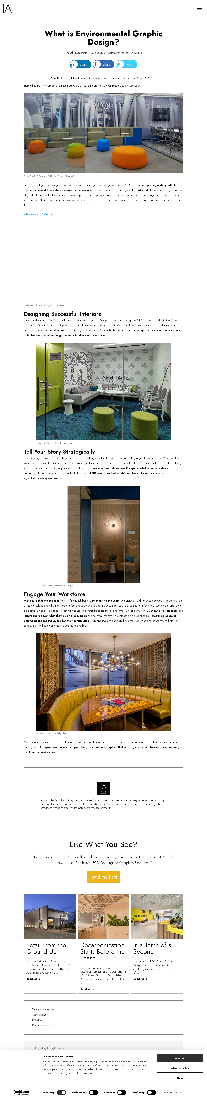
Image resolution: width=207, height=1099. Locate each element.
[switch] (93, 1092)
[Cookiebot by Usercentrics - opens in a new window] (21, 1092)
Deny (180, 1078)
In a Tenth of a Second (152, 948)
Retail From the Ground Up (46, 948)
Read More (33, 979)
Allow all (180, 1058)
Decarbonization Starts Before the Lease (102, 951)
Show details (169, 1092)
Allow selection (180, 1068)
